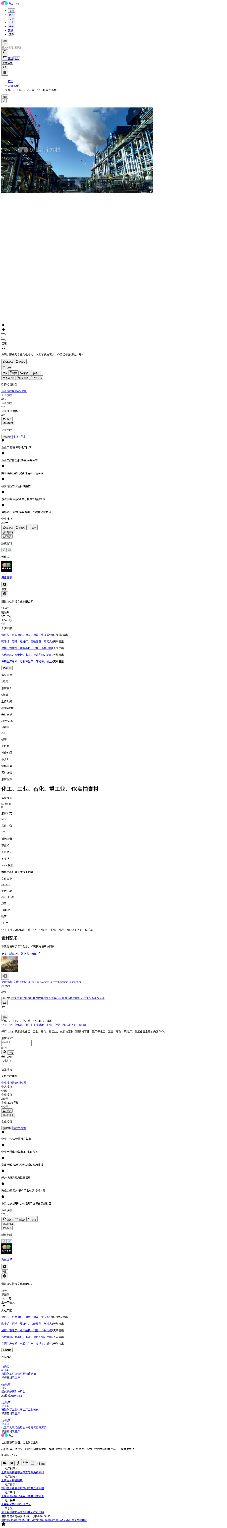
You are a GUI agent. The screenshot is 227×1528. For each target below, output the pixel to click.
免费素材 (38, 1472)
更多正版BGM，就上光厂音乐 (19, 953)
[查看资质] (4, 594)
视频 (11, 10)
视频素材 (13, 86)
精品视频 (17, 1472)
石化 (14, 1025)
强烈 (96, 998)
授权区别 (7, 437)
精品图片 (17, 1480)
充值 (10, 58)
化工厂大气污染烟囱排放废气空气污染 (24, 1427)
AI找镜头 (17, 1496)
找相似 (36, 373)
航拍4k (82, 1025)
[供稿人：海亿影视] (113, 567)
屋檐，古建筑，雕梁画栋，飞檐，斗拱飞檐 (26, 648)
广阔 (86, 998)
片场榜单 (28, 1496)
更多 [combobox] (11, 34)
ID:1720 (6, 998)
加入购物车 (8, 423)
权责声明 (38, 1512)
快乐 (14, 998)
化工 (4, 1025)
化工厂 (74, 1025)
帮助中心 (28, 1512)
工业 (9, 1025)
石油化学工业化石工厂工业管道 (20, 1409)
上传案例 (6, 1496)
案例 (10, 30)
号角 (35, 998)
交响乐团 (78, 998)
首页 (10, 81)
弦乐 (46, 998)
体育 (40, 998)
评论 (11, 1052)
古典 (19, 998)
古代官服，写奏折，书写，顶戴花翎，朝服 (26, 654)
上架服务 (6, 1504)
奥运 (56, 998)
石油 (67, 1025)
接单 (11, 26)
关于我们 (6, 1512)
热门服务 (17, 1504)
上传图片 (6, 1480)
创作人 (27, 1504)
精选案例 (38, 1496)
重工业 (29, 1025)
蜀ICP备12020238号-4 (13, 1520)
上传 (17, 58)
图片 (11, 15)
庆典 (62, 998)
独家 (5, 97)
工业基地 (38, 1025)
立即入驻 (38, 1488)
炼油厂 (21, 1025)
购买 (5, 1017)
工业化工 (49, 1025)
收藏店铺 (7, 668)
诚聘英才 (17, 1512)
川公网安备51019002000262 (42, 1520)
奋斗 (91, 998)
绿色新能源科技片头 (13, 1391)
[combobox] (11, 10)
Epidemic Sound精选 (69, 982)
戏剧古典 (27, 998)
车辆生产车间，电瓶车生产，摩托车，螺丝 (26, 661)
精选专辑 (28, 1472)
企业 (102, 998)
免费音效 (17, 1488)
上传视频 (6, 1472)
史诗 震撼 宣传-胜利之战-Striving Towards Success (29, 982)
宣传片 (69, 998)
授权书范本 (19, 436)
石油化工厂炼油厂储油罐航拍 (18, 1373)
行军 (51, 998)
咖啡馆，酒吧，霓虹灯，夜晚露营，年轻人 (26, 641)
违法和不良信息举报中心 (72, 1520)
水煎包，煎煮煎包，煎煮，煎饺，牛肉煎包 (26, 635)
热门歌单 (28, 1488)
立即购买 (7, 419)
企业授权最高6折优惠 (14, 391)
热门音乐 (6, 1488)
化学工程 (60, 1025)
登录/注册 (7, 62)
